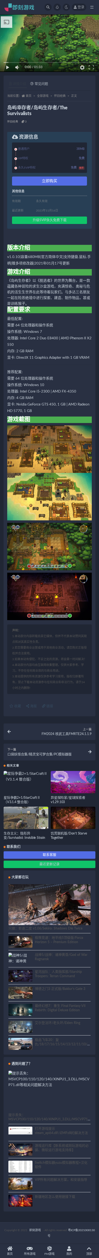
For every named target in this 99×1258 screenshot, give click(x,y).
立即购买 (49, 181)
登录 (81, 7)
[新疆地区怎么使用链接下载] (20, 1201)
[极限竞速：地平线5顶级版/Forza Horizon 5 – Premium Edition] (20, 942)
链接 (49, 706)
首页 (28, 95)
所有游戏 (30, 1253)
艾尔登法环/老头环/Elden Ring (57, 1023)
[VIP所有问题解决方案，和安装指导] (20, 1184)
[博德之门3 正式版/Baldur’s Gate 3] (20, 993)
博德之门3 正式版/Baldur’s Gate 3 (60, 989)
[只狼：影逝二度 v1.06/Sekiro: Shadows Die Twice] (49, 907)
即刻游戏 (35, 1230)
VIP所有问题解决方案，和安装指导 (61, 1180)
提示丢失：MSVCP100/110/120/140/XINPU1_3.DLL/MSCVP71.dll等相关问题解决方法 (49, 1119)
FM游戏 (49, 1253)
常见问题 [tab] (41, 84)
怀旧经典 (60, 95)
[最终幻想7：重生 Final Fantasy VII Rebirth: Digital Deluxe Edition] (20, 1010)
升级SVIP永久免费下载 (50, 220)
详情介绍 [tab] (19, 84)
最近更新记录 (49, 864)
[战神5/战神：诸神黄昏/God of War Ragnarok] (20, 964)
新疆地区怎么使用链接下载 (55, 1197)
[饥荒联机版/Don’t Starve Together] (73, 819)
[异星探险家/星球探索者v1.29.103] (73, 783)
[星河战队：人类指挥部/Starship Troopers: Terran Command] (20, 976)
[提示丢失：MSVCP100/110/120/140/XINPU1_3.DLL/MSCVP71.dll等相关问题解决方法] (49, 1079)
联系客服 (49, 855)
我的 (69, 1253)
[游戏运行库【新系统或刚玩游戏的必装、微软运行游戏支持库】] (20, 1150)
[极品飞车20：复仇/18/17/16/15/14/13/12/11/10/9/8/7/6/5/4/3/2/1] (20, 1044)
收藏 (17, 706)
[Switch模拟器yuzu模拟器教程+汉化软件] (20, 1169)
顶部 (89, 1253)
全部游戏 (43, 95)
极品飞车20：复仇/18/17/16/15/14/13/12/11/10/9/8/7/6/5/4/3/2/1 (63, 1044)
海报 (33, 706)
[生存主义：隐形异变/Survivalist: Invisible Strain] (26, 819)
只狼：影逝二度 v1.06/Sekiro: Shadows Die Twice (45, 928)
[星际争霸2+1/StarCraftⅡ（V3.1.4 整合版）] (26, 776)
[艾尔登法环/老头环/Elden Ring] (20, 1027)
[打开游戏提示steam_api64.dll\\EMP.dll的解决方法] (20, 1131)
